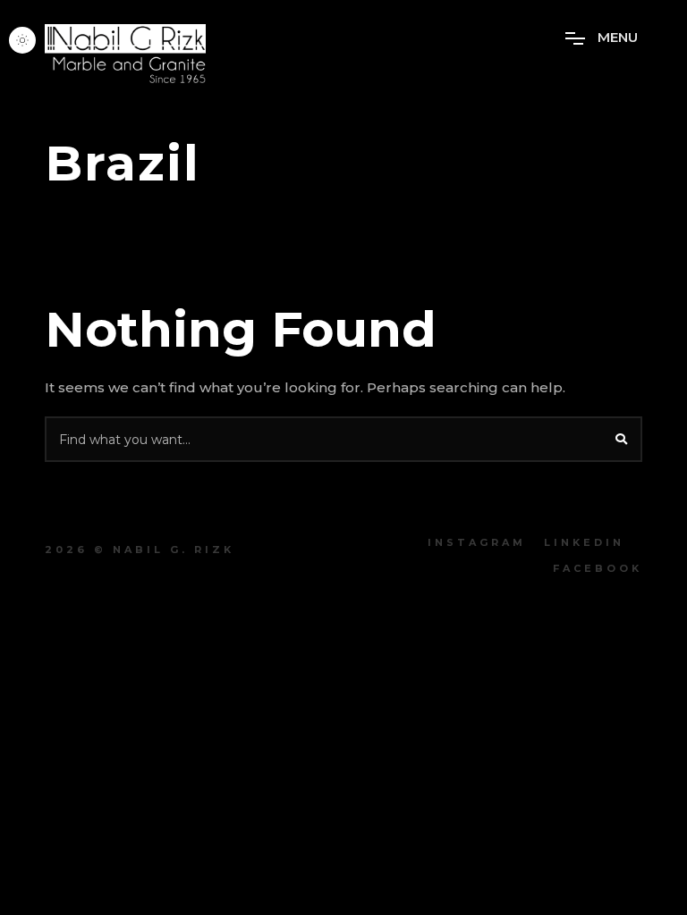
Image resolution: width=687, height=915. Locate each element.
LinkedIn (584, 542)
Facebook (597, 568)
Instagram (477, 542)
